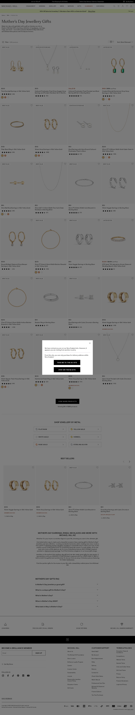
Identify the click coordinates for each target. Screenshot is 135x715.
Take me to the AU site (67, 362)
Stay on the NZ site (67, 370)
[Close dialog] (90, 343)
